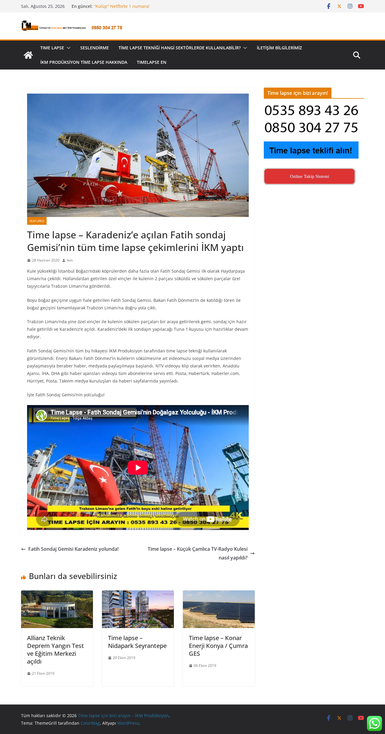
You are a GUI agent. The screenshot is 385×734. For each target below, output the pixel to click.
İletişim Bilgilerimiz (279, 48)
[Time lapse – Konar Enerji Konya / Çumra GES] (219, 594)
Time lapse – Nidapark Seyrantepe (137, 642)
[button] (67, 48)
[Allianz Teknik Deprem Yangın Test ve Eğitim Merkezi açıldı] (57, 594)
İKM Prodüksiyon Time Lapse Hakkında (83, 62)
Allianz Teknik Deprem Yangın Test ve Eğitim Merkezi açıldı (55, 649)
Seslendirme (94, 48)
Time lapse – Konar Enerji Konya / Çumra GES (218, 646)
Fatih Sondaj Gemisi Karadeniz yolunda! (73, 549)
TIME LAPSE (52, 48)
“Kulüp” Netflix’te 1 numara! (121, 6)
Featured (36, 221)
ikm (70, 260)
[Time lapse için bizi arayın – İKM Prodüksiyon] (28, 55)
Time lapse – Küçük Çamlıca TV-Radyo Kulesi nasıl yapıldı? (198, 553)
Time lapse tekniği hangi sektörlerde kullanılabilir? (180, 48)
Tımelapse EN (151, 62)
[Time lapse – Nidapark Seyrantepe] (138, 594)
